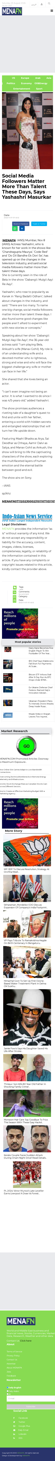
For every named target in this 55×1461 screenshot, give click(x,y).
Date (6, 215)
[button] (42, 4)
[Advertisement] (27, 43)
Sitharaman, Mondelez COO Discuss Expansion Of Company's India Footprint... (26, 906)
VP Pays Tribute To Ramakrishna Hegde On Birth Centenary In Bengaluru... (25, 941)
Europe (25, 78)
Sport (37, 88)
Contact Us (12, 1359)
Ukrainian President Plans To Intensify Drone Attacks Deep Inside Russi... (41, 704)
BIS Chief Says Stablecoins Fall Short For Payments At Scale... (41, 664)
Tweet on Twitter (39, 224)
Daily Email (23, 1430)
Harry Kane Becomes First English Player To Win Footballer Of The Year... (41, 651)
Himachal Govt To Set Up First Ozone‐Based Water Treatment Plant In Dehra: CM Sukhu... (25, 984)
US (10, 78)
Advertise (11, 1363)
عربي (34, 4)
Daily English (14, 1387)
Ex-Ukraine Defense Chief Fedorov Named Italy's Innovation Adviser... (40, 690)
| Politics (10, 83)
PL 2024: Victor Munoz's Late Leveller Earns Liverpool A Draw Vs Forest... (24, 1192)
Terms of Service (14, 1351)
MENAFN (9, 240)
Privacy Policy (13, 1355)
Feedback (11, 1376)
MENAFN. (21, 1453)
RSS (20, 1438)
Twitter (21, 1422)
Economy (26, 83)
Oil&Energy (43, 83)
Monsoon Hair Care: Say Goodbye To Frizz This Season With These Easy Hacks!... (26, 1121)
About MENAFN (14, 1368)
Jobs (9, 1372)
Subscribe (30, 1406)
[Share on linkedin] (22, 228)
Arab (37, 78)
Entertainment (17, 88)
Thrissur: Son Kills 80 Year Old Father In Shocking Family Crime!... (25, 1085)
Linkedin (22, 1434)
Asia (48, 78)
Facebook (23, 1418)
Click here (26, 1340)
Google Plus (24, 1426)
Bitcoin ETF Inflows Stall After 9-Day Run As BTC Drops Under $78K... (40, 677)
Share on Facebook (20, 224)
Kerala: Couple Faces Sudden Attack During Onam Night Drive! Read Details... (25, 1156)
